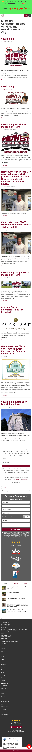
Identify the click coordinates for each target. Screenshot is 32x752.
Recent (5, 583)
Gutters (3, 680)
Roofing (3, 675)
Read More (4, 79)
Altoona (3, 691)
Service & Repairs (5, 701)
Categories (15, 583)
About (2, 654)
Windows (3, 667)
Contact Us (3, 648)
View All (3, 696)
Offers (2, 704)
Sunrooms (3, 669)
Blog (2, 662)
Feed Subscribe (16, 482)
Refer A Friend (4, 706)
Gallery (2, 712)
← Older (4, 487)
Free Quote (16, 750)
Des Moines (4, 685)
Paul (4, 41)
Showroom (3, 646)
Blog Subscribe (16, 466)
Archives (26, 583)
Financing (3, 709)
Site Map (19, 730)
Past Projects (4, 714)
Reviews (3, 651)
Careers (3, 659)
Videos (2, 656)
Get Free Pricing (16, 529)
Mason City (4, 688)
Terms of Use (17, 479)
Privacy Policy (25, 479)
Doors (2, 677)
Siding (2, 672)
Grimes (3, 693)
